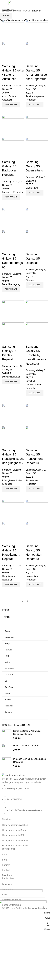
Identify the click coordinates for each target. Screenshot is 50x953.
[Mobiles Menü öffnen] (3, 3)
